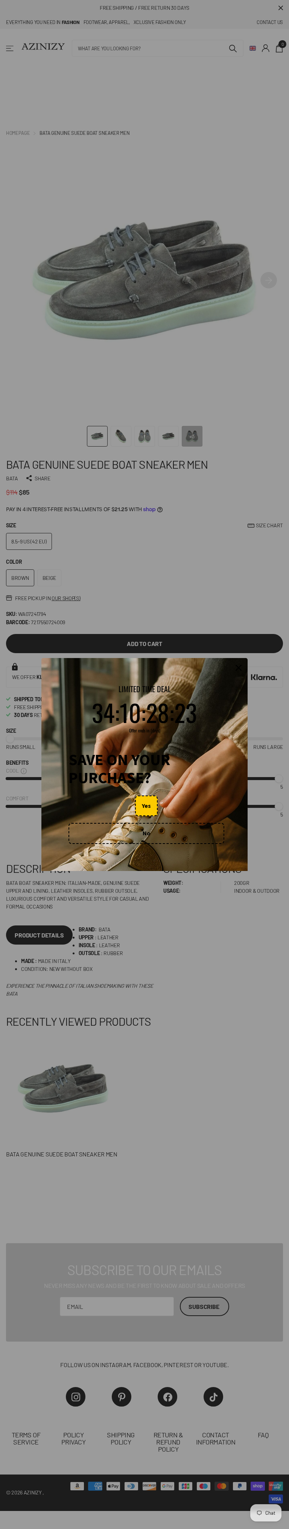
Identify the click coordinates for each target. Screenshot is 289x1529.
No (147, 833)
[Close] (239, 667)
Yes (146, 805)
